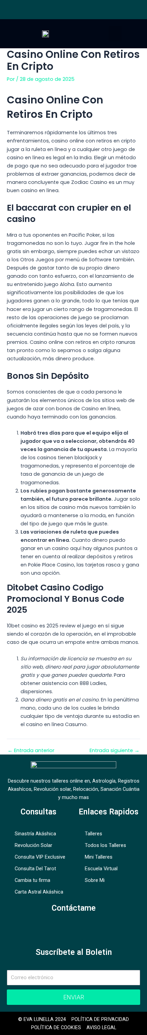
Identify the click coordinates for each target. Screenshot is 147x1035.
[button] (115, 33)
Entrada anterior (31, 750)
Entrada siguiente (114, 750)
